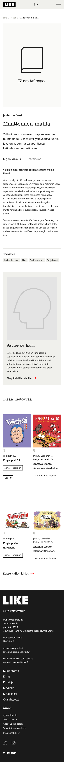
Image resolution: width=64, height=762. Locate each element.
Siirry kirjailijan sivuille (19, 378)
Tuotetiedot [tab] (33, 159)
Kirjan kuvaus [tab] (12, 159)
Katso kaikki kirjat (16, 573)
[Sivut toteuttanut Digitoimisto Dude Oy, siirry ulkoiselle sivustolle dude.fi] (9, 754)
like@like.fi (8, 641)
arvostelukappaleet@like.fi (16, 651)
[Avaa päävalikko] (58, 4)
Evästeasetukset (11, 733)
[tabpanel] (32, 202)
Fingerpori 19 (11, 460)
